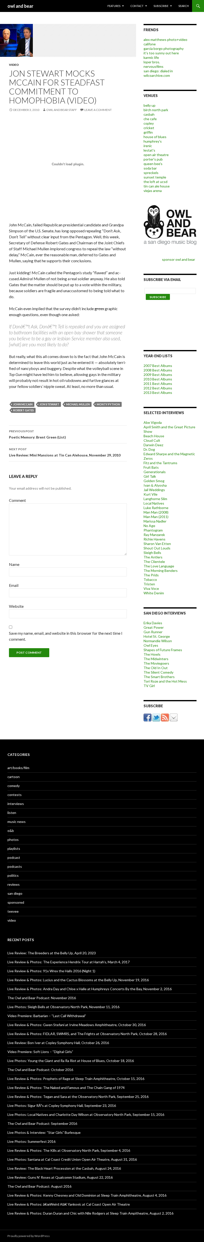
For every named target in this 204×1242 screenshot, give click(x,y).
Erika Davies (153, 623)
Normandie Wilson (158, 641)
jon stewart (49, 404)
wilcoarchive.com (157, 75)
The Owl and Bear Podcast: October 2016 (40, 1069)
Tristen (149, 584)
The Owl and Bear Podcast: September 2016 (42, 1123)
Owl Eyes (151, 645)
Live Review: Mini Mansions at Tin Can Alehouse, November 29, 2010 (64, 452)
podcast (13, 857)
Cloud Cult (152, 440)
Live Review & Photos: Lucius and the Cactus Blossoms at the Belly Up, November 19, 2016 (78, 980)
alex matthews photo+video (165, 39)
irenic (148, 146)
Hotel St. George (157, 636)
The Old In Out (156, 668)
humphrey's (153, 141)
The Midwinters (156, 659)
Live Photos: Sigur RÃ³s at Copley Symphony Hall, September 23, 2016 (61, 1105)
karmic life (151, 57)
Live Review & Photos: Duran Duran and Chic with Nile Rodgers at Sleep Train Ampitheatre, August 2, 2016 (90, 1213)
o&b (10, 830)
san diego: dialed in (158, 71)
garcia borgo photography (164, 48)
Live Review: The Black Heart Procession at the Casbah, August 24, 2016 (64, 1168)
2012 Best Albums (158, 388)
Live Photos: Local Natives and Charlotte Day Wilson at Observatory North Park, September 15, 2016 (85, 1114)
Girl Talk (150, 476)
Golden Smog (154, 481)
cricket (149, 128)
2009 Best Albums (158, 374)
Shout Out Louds (157, 548)
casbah (149, 114)
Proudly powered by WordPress (28, 1236)
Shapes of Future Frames (163, 650)
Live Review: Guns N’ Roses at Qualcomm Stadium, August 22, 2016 (60, 1177)
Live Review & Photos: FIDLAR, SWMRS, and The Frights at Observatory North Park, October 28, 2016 (87, 1034)
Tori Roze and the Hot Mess (165, 681)
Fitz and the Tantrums (160, 463)
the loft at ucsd (155, 181)
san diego (14, 893)
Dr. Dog (149, 449)
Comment (17, 500)
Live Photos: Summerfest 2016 (31, 1141)
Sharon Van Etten (157, 543)
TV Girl (149, 686)
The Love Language (159, 566)
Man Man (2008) (156, 512)
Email (13, 585)
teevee (13, 911)
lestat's (149, 150)
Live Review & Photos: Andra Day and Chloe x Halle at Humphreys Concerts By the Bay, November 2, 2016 (89, 989)
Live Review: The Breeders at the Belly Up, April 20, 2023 (51, 953)
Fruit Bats (151, 467)
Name (14, 564)
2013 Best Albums (158, 392)
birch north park (156, 110)
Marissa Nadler (155, 521)
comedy (13, 786)
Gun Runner (153, 632)
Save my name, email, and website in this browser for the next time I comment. (65, 636)
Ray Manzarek (154, 534)
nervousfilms (153, 66)
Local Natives (154, 503)
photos (13, 839)
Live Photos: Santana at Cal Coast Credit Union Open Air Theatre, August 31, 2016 (72, 1159)
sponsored (15, 902)
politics (13, 875)
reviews (13, 884)
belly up (149, 105)
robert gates (23, 410)
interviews (15, 803)
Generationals (155, 472)
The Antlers (153, 557)
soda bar (150, 168)
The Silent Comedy (158, 672)
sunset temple (155, 177)
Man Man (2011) (156, 517)
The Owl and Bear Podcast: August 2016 (39, 1186)
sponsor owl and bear (179, 259)
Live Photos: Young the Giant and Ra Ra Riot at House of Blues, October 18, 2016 (70, 1061)
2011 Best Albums (158, 383)
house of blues (155, 137)
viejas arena (153, 190)
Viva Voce (151, 588)
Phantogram (153, 530)
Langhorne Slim (155, 499)
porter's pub (153, 159)
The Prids (151, 575)
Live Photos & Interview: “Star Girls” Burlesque (44, 1132)
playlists (13, 848)
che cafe (150, 119)
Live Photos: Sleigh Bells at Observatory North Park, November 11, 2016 (63, 1007)
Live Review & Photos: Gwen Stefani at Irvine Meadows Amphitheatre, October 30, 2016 (76, 1025)
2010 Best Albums (158, 379)
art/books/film (18, 768)
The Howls (152, 654)
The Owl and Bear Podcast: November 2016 (41, 998)
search (183, 5)
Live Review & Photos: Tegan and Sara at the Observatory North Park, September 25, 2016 (78, 1096)
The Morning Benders (161, 570)
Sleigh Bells (152, 552)
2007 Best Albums (158, 365)
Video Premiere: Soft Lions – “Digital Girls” (40, 1052)
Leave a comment (98, 110)
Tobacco (150, 579)
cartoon (13, 777)
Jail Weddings (154, 490)
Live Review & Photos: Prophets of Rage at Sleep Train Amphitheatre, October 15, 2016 (75, 1078)
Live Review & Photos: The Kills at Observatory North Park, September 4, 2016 (68, 1150)
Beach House (154, 436)
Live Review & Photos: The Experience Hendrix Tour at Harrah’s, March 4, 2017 (68, 962)
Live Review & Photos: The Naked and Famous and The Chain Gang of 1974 (66, 1087)
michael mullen (78, 404)
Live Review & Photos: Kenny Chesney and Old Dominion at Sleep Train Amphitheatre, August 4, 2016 (86, 1195)
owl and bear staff (61, 110)
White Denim (154, 593)
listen (11, 812)
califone (150, 44)
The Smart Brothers (159, 677)
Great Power (154, 627)
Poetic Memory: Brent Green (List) (37, 434)
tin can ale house (157, 186)
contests (14, 795)
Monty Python (108, 404)
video (14, 65)
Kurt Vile (150, 494)
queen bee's (153, 164)
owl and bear (20, 6)
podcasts (14, 866)
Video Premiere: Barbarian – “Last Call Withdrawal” (46, 1016)
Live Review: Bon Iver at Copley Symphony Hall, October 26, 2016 (58, 1043)
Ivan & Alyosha (155, 485)
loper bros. (152, 62)
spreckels (151, 173)
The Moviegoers (156, 663)
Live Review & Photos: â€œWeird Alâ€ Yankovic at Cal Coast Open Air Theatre (68, 1204)
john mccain (23, 404)
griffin (148, 132)
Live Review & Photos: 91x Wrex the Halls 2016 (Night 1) (51, 971)
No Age (149, 526)
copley (149, 123)
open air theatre (156, 155)
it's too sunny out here (161, 53)
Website (16, 606)
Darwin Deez (153, 445)
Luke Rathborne (156, 508)
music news (16, 821)
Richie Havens (154, 539)
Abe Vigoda (153, 422)
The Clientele (154, 561)
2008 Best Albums (158, 370)
